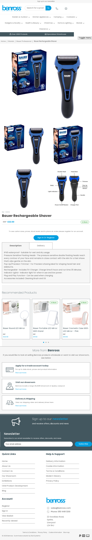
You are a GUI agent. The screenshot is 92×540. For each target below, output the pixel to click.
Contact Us (7, 471)
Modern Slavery (53, 476)
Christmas (48, 23)
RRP (4, 222)
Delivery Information (55, 461)
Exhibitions (7, 481)
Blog (4, 491)
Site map (66, 532)
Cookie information (55, 466)
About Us (6, 466)
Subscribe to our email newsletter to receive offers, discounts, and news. (33, 438)
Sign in (5, 511)
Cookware (70, 17)
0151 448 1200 (64, 512)
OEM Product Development (15, 486)
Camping (57, 17)
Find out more (20, 373)
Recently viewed (9, 521)
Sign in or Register (46, 238)
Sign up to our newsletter (46, 1)
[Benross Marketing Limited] (68, 500)
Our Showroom (9, 476)
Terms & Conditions (55, 471)
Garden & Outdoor (20, 17)
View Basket (7, 516)
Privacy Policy (52, 481)
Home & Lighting (65, 23)
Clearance (43, 29)
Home (3, 41)
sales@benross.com (61, 508)
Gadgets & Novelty (12, 23)
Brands (79, 23)
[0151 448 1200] (57, 8)
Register (6, 506)
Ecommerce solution (21, 536)
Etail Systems (35, 536)
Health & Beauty (32, 23)
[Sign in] (66, 8)
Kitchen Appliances (41, 17)
